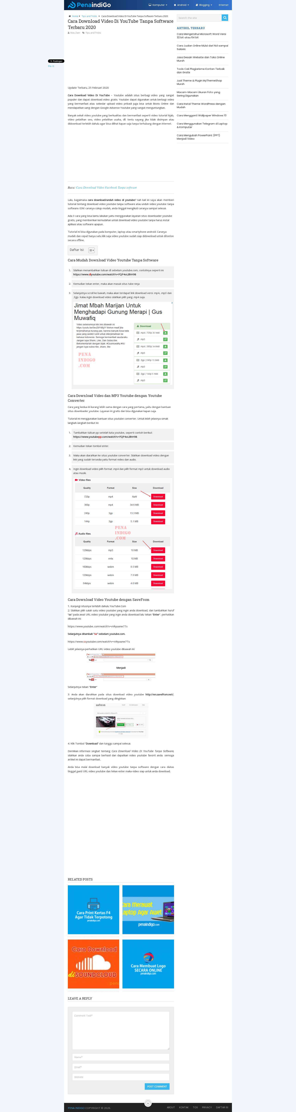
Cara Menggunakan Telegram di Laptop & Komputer (202, 125)
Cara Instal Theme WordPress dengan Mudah (201, 105)
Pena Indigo (76, 1108)
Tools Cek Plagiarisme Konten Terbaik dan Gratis (201, 70)
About (171, 1107)
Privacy (207, 1107)
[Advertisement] (121, 60)
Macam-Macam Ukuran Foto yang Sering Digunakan (198, 94)
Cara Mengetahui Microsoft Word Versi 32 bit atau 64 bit (201, 35)
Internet (224, 5)
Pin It (51, 66)
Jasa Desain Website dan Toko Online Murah (201, 59)
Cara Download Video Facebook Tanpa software (106, 187)
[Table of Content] (91, 250)
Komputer (158, 5)
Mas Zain (75, 32)
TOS (195, 1107)
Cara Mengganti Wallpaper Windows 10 (201, 115)
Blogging (204, 5)
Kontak (184, 1107)
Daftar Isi (222, 1107)
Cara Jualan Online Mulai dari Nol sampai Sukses (202, 47)
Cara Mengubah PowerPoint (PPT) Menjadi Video (198, 137)
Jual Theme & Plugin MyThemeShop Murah (199, 82)
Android (181, 5)
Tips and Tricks (93, 32)
